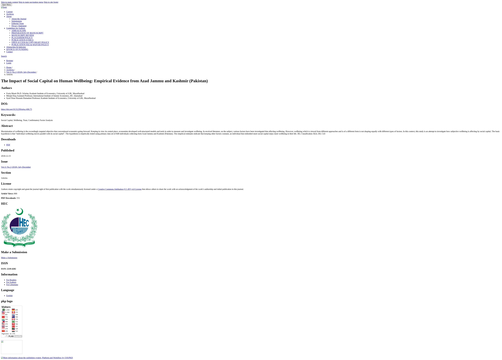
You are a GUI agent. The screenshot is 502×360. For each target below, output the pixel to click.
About (9, 16)
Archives (10, 14)
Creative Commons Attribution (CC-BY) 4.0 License (120, 189)
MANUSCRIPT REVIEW (23, 35)
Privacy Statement (19, 26)
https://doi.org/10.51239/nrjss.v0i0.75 (16, 109)
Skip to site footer (51, 2)
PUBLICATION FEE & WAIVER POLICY (30, 45)
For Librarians (12, 285)
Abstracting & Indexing (16, 47)
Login (8, 63)
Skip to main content (9, 2)
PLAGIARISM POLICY (22, 37)
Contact (9, 52)
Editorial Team (18, 23)
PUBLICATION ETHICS (22, 40)
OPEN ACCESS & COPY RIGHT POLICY (30, 42)
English (9, 295)
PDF (8, 145)
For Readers (11, 280)
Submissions (17, 21)
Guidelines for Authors (15, 28)
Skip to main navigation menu (31, 2)
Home (9, 67)
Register (9, 60)
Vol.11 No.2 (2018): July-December (21, 72)
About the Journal (19, 19)
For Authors (11, 282)
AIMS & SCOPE (19, 30)
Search (4, 56)
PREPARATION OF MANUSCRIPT (27, 33)
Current (9, 12)
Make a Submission (9, 258)
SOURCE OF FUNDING (17, 49)
